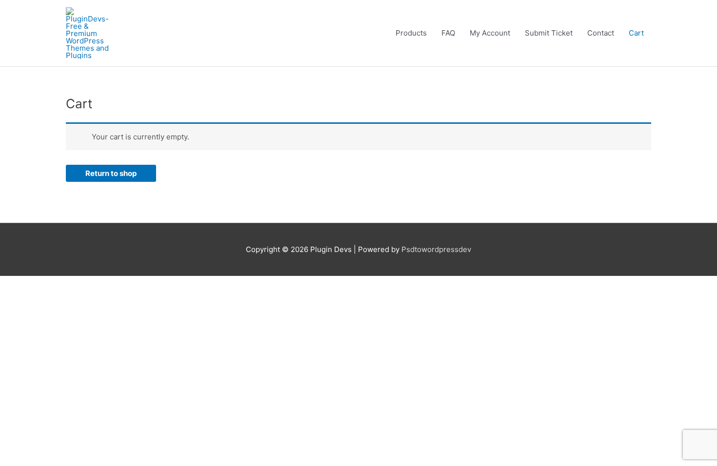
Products (411, 33)
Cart (636, 33)
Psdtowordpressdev (436, 249)
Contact (600, 33)
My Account (490, 33)
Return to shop (111, 173)
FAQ (448, 33)
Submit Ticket (549, 33)
